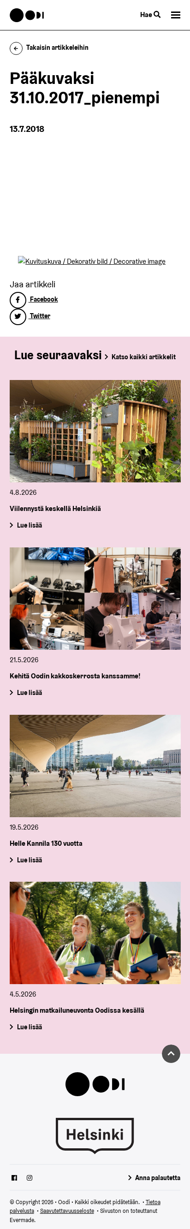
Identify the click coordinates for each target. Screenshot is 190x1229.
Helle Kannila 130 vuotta (46, 843)
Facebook (43, 299)
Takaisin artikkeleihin (57, 47)
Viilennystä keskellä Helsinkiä (55, 508)
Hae (147, 14)
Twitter (39, 316)
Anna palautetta (157, 1178)
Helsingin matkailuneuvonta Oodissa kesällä (77, 1010)
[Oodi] (27, 15)
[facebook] (14, 1179)
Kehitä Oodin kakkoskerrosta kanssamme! (75, 675)
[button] (175, 15)
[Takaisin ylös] (171, 1054)
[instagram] (29, 1179)
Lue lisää (29, 525)
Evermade (22, 1220)
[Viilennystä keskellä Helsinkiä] (95, 431)
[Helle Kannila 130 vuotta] (95, 766)
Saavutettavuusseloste (67, 1210)
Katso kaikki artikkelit (144, 357)
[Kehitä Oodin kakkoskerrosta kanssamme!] (95, 598)
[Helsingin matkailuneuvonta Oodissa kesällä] (95, 933)
